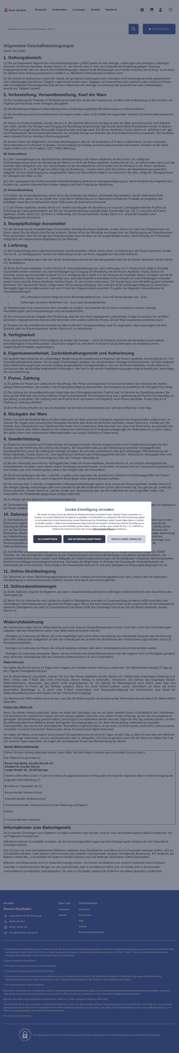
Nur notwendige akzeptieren (84, 539)
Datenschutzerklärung (104, 529)
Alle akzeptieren (47, 539)
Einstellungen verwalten (126, 539)
